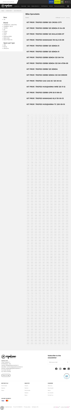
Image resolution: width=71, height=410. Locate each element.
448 (59, 226)
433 (44, 223)
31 (63, 120)
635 (59, 273)
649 (28, 279)
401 (47, 215)
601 (55, 265)
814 (28, 321)
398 (36, 215)
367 (44, 207)
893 (36, 340)
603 (63, 265)
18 (55, 118)
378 (44, 209)
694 (32, 290)
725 (67, 296)
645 (55, 276)
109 (67, 140)
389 (44, 212)
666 (51, 282)
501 (51, 240)
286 (28, 187)
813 (67, 318)
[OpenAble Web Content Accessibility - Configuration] (2, 407)
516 (67, 243)
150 (55, 151)
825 (28, 323)
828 (40, 323)
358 (51, 204)
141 (63, 148)
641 (40, 276)
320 (32, 196)
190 (40, 162)
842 (51, 326)
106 (55, 140)
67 (32, 132)
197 (67, 162)
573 (32, 259)
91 (39, 137)
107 (59, 140)
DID (4, 29)
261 (59, 179)
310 (36, 193)
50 (51, 126)
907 (47, 343)
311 (40, 193)
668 (59, 282)
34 (32, 123)
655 (51, 279)
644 (51, 276)
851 (44, 329)
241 (67, 173)
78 (32, 134)
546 (55, 251)
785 (44, 312)
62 (55, 129)
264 (28, 182)
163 (63, 154)
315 (55, 193)
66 (28, 132)
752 (44, 304)
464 (36, 232)
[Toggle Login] (68, 6)
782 (32, 312)
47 (39, 126)
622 (51, 271)
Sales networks (35, 6)
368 (47, 207)
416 (63, 218)
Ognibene (50, 383)
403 (55, 215)
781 (28, 312)
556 (51, 254)
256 (40, 179)
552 (36, 254)
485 (32, 237)
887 (55, 337)
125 (44, 146)
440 (28, 226)
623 (55, 271)
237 (51, 173)
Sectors (26, 388)
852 (47, 329)
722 (55, 296)
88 (28, 137)
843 (55, 326)
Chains (26, 385)
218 (63, 168)
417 (67, 218)
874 (47, 335)
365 (36, 207)
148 (47, 151)
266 (36, 182)
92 (43, 137)
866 (59, 332)
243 (32, 176)
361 (63, 204)
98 (67, 137)
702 (63, 290)
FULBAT (5, 31)
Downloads (4, 385)
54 (67, 126)
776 (51, 310)
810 (55, 318)
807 (44, 318)
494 (67, 237)
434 (47, 223)
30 (59, 120)
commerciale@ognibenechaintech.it (15, 367)
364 (32, 207)
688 (51, 287)
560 (67, 254)
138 (51, 148)
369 (51, 207)
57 (35, 129)
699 (51, 290)
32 (67, 120)
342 (32, 201)
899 (59, 340)
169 (44, 157)
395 (67, 212)
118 (59, 143)
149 (51, 151)
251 (63, 176)
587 (44, 262)
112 (36, 143)
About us (50, 385)
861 (40, 332)
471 (63, 232)
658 (63, 279)
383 (63, 209)
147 (44, 151)
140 (59, 148)
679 (59, 285)
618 (36, 271)
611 (51, 268)
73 (55, 132)
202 (44, 165)
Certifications (44, 6)
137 (47, 148)
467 (47, 232)
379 (47, 209)
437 (59, 223)
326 (55, 196)
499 (44, 240)
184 (59, 159)
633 (51, 273)
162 (59, 154)
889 (63, 337)
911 (63, 343)
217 (59, 168)
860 (36, 332)
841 (47, 326)
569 (59, 257)
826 (32, 323)
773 (40, 310)
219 (67, 168)
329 (67, 196)
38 (47, 123)
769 (67, 307)
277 (36, 184)
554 (44, 254)
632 (47, 273)
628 (32, 273)
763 (44, 307)
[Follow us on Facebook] (56, 369)
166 (32, 157)
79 (35, 134)
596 (36, 265)
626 (67, 271)
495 (28, 240)
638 (28, 276)
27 (47, 120)
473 (28, 234)
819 (47, 321)
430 (32, 223)
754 (51, 304)
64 (63, 129)
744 (55, 301)
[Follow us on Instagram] (60, 369)
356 (44, 204)
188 (32, 162)
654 (47, 279)
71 (47, 132)
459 (59, 229)
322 (40, 196)
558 (59, 254)
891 (28, 340)
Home (2, 10)
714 (67, 293)
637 (67, 273)
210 (32, 168)
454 (40, 229)
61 (51, 129)
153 (67, 151)
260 (55, 179)
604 (67, 265)
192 (47, 162)
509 (40, 243)
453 (36, 229)
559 (63, 254)
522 (47, 246)
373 (67, 207)
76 (67, 132)
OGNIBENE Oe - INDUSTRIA (10, 24)
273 (63, 182)
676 (47, 285)
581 (63, 259)
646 (59, 276)
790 (63, 312)
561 (28, 257)
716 (32, 296)
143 (28, 151)
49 (47, 126)
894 (40, 340)
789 (59, 312)
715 (28, 296)
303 (51, 190)
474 (32, 234)
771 (32, 310)
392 (55, 212)
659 (67, 279)
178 (36, 159)
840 (44, 326)
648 (67, 276)
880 (28, 337)
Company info (35, 406)
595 (32, 265)
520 (40, 246)
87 (67, 134)
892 (32, 340)
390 (47, 212)
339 (63, 198)
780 (67, 310)
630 (40, 273)
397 (32, 215)
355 (40, 204)
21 (67, 118)
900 (63, 340)
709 (47, 293)
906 (44, 343)
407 (28, 218)
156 (36, 154)
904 (36, 343)
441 (32, 226)
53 (63, 126)
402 (51, 215)
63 (59, 129)
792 (28, 315)
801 (63, 315)
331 (32, 198)
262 (63, 179)
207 (63, 165)
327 (59, 196)
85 (59, 134)
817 (40, 321)
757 (63, 304)
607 (36, 268)
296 (67, 187)
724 (63, 296)
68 (35, 132)
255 (36, 179)
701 (59, 290)
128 (55, 146)
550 (28, 254)
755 (55, 304)
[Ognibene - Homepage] (6, 6)
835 (67, 323)
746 (63, 301)
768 (63, 307)
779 (63, 310)
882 (36, 337)
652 (40, 279)
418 (28, 221)
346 (47, 201)
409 (36, 218)
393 (59, 212)
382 (59, 209)
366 (40, 207)
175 (67, 157)
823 (63, 321)
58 (39, 129)
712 (59, 293)
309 (32, 193)
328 (63, 196)
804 (32, 318)
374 (28, 209)
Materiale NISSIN (7, 36)
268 (44, 182)
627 (28, 273)
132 (28, 148)
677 (51, 285)
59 (43, 129)
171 (51, 157)
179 (40, 159)
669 (63, 282)
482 (63, 234)
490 (51, 237)
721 (51, 296)
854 (55, 329)
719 (44, 296)
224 (44, 171)
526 (63, 246)
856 (63, 329)
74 (59, 132)
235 (44, 173)
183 (55, 159)
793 (32, 315)
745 (59, 301)
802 (67, 315)
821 (55, 321)
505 (67, 240)
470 (59, 232)
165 (28, 157)
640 (36, 276)
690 (59, 287)
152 (63, 151)
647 (63, 276)
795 (40, 315)
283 (59, 184)
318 (67, 193)
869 (28, 335)
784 (40, 312)
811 (59, 318)
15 (43, 118)
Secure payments (6, 398)
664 (44, 282)
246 (44, 176)
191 (44, 162)
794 (36, 315)
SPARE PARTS (9, 10)
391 (51, 212)
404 (59, 215)
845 (63, 326)
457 (51, 229)
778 (59, 310)
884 (44, 337)
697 (44, 290)
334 (44, 198)
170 (47, 157)
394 (63, 212)
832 (55, 323)
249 (55, 176)
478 (47, 234)
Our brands (50, 392)
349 (59, 201)
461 (67, 229)
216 (55, 168)
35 (35, 123)
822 (59, 321)
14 (39, 118)
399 (40, 215)
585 (36, 262)
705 (32, 293)
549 (67, 251)
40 (55, 123)
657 (59, 279)
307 (67, 190)
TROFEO (5, 28)
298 (32, 190)
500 (47, 240)
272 (59, 182)
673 (36, 285)
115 (47, 143)
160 (51, 154)
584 (32, 262)
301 (44, 190)
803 (28, 318)
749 (32, 304)
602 (59, 265)
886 (51, 337)
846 (67, 326)
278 (40, 184)
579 (55, 259)
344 (40, 201)
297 (28, 190)
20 (63, 118)
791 (67, 312)
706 (36, 293)
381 (55, 209)
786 (47, 312)
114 (44, 143)
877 (59, 335)
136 (44, 148)
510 (44, 243)
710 (51, 293)
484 (28, 237)
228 (59, 171)
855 (59, 329)
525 (59, 246)
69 (39, 132)
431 (36, 223)
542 (40, 251)
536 (59, 248)
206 (59, 165)
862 (44, 332)
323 (44, 196)
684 (36, 287)
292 (51, 187)
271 (55, 182)
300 (40, 190)
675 (44, 285)
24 (35, 120)
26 (43, 120)
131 (67, 146)
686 (44, 287)
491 (55, 237)
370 (55, 207)
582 (67, 259)
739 (36, 301)
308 (28, 193)
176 (28, 159)
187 (28, 162)
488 (44, 237)
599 (47, 265)
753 (47, 304)
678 (55, 285)
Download (23, 6)
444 (44, 226)
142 (67, 148)
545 (51, 251)
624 (59, 271)
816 (36, 321)
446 (51, 226)
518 (32, 246)
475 (36, 234)
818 (44, 321)
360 (59, 204)
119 (63, 143)
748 (28, 304)
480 (55, 234)
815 (32, 321)
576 (44, 259)
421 (40, 221)
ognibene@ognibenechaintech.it (13, 368)
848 (32, 329)
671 (28, 285)
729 (40, 298)
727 (32, 298)
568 (55, 257)
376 (36, 209)
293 (55, 187)
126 (47, 146)
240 (63, 173)
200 (36, 165)
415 (59, 218)
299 (36, 190)
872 (40, 335)
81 (43, 134)
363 (28, 207)
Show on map (5, 375)
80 (39, 134)
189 (36, 162)
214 (47, 168)
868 (67, 332)
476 (40, 234)
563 (36, 257)
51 (55, 126)
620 (44, 271)
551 (32, 254)
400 (44, 215)
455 (44, 229)
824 (67, 321)
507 (32, 243)
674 (40, 285)
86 (63, 134)
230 (67, 171)
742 (47, 301)
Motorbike (57, 1)
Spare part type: (9, 43)
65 (67, 129)
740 (40, 301)
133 (32, 148)
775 (47, 310)
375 (32, 209)
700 (55, 290)
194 (55, 162)
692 (67, 287)
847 (28, 329)
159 (47, 154)
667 (55, 282)
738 (32, 301)
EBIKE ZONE (6, 38)
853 (51, 329)
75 (63, 132)
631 (44, 273)
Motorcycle (4, 383)
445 (47, 226)
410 (40, 218)
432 (40, 223)
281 (51, 184)
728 (36, 298)
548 (63, 251)
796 (44, 315)
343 (36, 201)
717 (36, 296)
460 (63, 229)
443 (40, 226)
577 (47, 259)
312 (44, 193)
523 (51, 246)
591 (59, 262)
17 (51, 118)
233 (36, 173)
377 (40, 209)
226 (51, 171)
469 (55, 232)
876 (55, 335)
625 (63, 271)
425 (55, 221)
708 (44, 293)
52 (59, 126)
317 (63, 193)
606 (32, 268)
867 (63, 332)
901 (67, 340)
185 (63, 159)
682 (28, 287)
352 (28, 204)
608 (40, 268)
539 (28, 251)
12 (32, 118)
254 (32, 179)
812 (63, 318)
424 (51, 221)
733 (55, 298)
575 (40, 259)
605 (28, 268)
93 (47, 137)
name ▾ (63, 17)
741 (44, 301)
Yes (4, 19)
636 (63, 273)
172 (55, 157)
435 (51, 223)
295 (63, 187)
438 (63, 223)
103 (44, 140)
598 (44, 265)
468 (51, 232)
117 (55, 143)
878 (63, 335)
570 (63, 257)
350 (63, 201)
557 (55, 254)
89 (32, 137)
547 (59, 251)
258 (47, 179)
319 (28, 196)
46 (35, 126)
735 (63, 298)
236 (47, 173)
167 (36, 157)
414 (55, 218)
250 (59, 176)
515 (63, 243)
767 (59, 307)
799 (55, 315)
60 (47, 129)
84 (55, 134)
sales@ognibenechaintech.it (12, 365)
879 (67, 335)
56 (32, 129)
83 (51, 134)
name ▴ (68, 17)
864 (51, 332)
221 (32, 171)
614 (63, 268)
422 (44, 221)
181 (47, 159)
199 (32, 165)
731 (47, 298)
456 (47, 229)
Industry (51, 1)
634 (55, 273)
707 (40, 293)
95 (55, 137)
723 (59, 296)
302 (47, 190)
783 (36, 312)
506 (28, 243)
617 (32, 271)
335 (47, 198)
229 (63, 171)
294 (59, 187)
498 (40, 240)
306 (63, 190)
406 (67, 215)
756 (59, 304)
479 (51, 234)
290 (44, 187)
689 (55, 287)
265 (32, 182)
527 (67, 246)
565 (44, 257)
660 (28, 282)
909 (55, 343)
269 (47, 182)
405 (63, 215)
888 (59, 337)
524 (55, 246)
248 (51, 176)
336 (51, 198)
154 (28, 154)
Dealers (3, 388)
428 (67, 221)
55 (28, 129)
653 (44, 279)
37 (43, 123)
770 (28, 310)
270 (51, 182)
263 (67, 179)
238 (55, 173)
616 (28, 271)
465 (40, 232)
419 (32, 221)
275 (28, 184)
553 (40, 254)
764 (47, 307)
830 (47, 323)
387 (36, 212)
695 (36, 290)
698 (47, 290)
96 (59, 137)
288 (36, 187)
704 (28, 293)
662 (36, 282)
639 (32, 276)
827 (36, 323)
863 (47, 332)
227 (55, 171)
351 (67, 201)
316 (59, 193)
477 (44, 234)
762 (40, 307)
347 (51, 201)
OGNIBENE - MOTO (8, 26)
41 (59, 123)
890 (67, 337)
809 (51, 318)
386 (32, 212)
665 (47, 282)
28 (51, 120)
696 (40, 290)
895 (44, 340)
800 (59, 315)
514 (59, 243)
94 (51, 137)
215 (51, 168)
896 (47, 340)
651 (36, 279)
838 (36, 326)
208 (67, 165)
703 (67, 290)
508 (36, 243)
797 (47, 315)
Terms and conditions (59, 6)
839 (40, 326)
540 (32, 251)
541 (36, 251)
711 (55, 293)
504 (63, 240)
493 (63, 237)
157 (40, 154)
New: (5, 17)
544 (47, 251)
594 (28, 265)
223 (40, 171)
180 (44, 159)
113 (40, 143)
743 (51, 301)
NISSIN (5, 33)
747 (67, 301)
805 (36, 318)
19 (59, 118)
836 (28, 326)
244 (36, 176)
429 (28, 223)
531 (40, 248)
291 (47, 187)
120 (67, 143)
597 (40, 265)
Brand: (5, 23)
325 (51, 196)
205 (55, 165)
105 (51, 140)
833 (59, 323)
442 (36, 226)
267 (40, 182)
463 (32, 232)
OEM (4, 45)
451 (28, 229)
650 (32, 279)
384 (67, 209)
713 (63, 293)
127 (51, 146)
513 (55, 243)
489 (47, 237)
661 (32, 282)
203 (47, 165)
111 (32, 143)
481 (59, 234)
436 (55, 223)
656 (55, 279)
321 (36, 196)
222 (36, 171)
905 (40, 343)
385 (28, 212)
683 (32, 287)
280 (47, 184)
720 (47, 296)
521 (44, 246)
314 (51, 193)
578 (51, 259)
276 (32, 184)
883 (40, 337)
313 (47, 193)
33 (28, 123)
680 (63, 285)
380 (51, 209)
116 (51, 143)
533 (47, 248)
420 (36, 221)
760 (32, 307)
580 (59, 259)
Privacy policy (27, 406)
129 (59, 146)
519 (36, 246)
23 (32, 120)
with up (56, 407)
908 (51, 343)
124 (40, 146)
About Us (16, 6)
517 (28, 246)
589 (51, 262)
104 (47, 140)
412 (47, 218)
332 (36, 198)
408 (32, 218)
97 (63, 137)
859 (32, 332)
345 (44, 201)
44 (28, 126)
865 (55, 332)
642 (44, 276)
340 (67, 198)
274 (67, 182)
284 (63, 184)
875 (51, 335)
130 (63, 146)
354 (36, 204)
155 (32, 154)
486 (36, 237)
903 (32, 343)
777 (55, 310)
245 (40, 176)
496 (32, 240)
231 (28, 173)
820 (51, 321)
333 (40, 198)
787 (51, 312)
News (29, 6)
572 (28, 259)
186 (67, 159)
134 (36, 148)
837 (32, 326)
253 (28, 179)
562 (32, 257)
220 (28, 171)
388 (40, 212)
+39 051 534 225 (6, 370)
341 (28, 201)
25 (39, 120)
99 (28, 140)
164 (67, 154)
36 (39, 123)
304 (55, 190)
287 (32, 187)
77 (28, 134)
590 (55, 262)
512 (51, 243)
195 (59, 162)
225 (47, 171)
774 (44, 310)
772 (36, 310)
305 (59, 190)
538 (67, 248)
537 (63, 248)
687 (47, 287)
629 (36, 273)
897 (51, 340)
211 (36, 168)
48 (43, 126)
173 (59, 157)
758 (67, 304)
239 (59, 173)
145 (36, 151)
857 (67, 329)
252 (67, 176)
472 (67, 232)
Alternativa (6, 48)
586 (40, 262)
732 (51, 298)
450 (67, 226)
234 (40, 173)
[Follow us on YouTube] (64, 369)
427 (63, 221)
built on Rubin (65, 407)
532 (44, 248)
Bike (62, 1)
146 (40, 151)
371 (59, 207)
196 (63, 162)
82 (47, 134)
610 (47, 268)
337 (55, 198)
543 (44, 251)
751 (40, 304)
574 (36, 259)
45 (32, 126)
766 (55, 307)
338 (59, 198)
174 (63, 157)
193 (51, 162)
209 (28, 168)
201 (40, 165)
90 (35, 137)
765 (51, 307)
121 (28, 146)
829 (44, 323)
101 (36, 140)
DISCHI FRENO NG (7, 39)
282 (55, 184)
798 (51, 315)
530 (36, 248)
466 (44, 232)
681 (67, 285)
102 (40, 140)
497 (36, 240)
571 (67, 257)
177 (32, 159)
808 (47, 318)
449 (63, 226)
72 (51, 132)
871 (36, 335)
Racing (5, 46)
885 (47, 337)
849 (36, 329)
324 (47, 196)
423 (47, 221)
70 (43, 132)
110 (28, 143)
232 (32, 173)
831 (51, 323)
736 (67, 298)
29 (55, 120)
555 (47, 254)
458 (55, 229)
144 (32, 151)
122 (32, 146)
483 (67, 234)
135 (40, 148)
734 (59, 298)
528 (28, 248)
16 (47, 118)
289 (40, 187)
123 (36, 146)
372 (63, 207)
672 (32, 285)
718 (40, 296)
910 (59, 343)
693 (28, 290)
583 (28, 262)
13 (35, 118)
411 (44, 218)
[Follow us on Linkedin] (69, 369)
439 (67, 223)
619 (40, 271)
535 (55, 248)
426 (59, 221)
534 (51, 248)
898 (55, 340)
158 (44, 154)
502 (55, 240)
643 (47, 276)
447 (55, 226)
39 (51, 123)
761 (36, 307)
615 (67, 268)
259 (51, 179)
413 (51, 218)
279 (44, 184)
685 (40, 287)
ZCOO (4, 34)
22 (28, 120)
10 (67, 115)
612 (55, 268)
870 (32, 335)
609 (44, 268)
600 (51, 265)
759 (28, 307)
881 (32, 337)
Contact (51, 6)
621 (47, 271)
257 (44, 179)
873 (44, 335)
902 (28, 343)
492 (59, 237)
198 (28, 165)
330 (28, 198)
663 (40, 282)
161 (55, 154)
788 (55, 312)
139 (55, 148)
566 (47, 257)
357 (47, 204)
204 (51, 165)
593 (67, 262)
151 (59, 151)
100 (32, 140)
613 (59, 268)
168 (40, 157)
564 (40, 257)
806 (40, 318)
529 (32, 248)
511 (47, 243)
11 (28, 118)
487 (40, 237)
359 (55, 204)
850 (40, 329)
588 (47, 262)
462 (28, 232)
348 (55, 201)
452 (32, 229)
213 (44, 168)
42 (63, 123)
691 (63, 287)
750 (36, 304)
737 (28, 301)
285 (67, 184)
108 (63, 140)
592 (63, 262)
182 (51, 159)
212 (40, 168)
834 (63, 323)
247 (47, 176)
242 (28, 176)
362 (67, 204)
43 (67, 123)
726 (28, 298)
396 (28, 215)
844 (59, 326)
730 (44, 298)
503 (59, 240)
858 (28, 332)
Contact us (50, 395)
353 (32, 204)
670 (67, 282)
